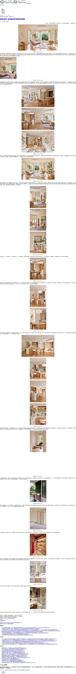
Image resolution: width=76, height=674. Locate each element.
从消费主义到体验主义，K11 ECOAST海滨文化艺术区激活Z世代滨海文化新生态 (44, 629)
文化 (63, 53)
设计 (34, 53)
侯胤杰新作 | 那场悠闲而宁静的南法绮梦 (12, 19)
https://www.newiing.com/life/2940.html (9, 618)
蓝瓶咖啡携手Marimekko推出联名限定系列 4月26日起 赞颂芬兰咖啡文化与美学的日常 (47, 630)
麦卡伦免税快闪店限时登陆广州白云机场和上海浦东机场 (34, 631)
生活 (12, 156)
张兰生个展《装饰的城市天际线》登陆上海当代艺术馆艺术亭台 (10, 622)
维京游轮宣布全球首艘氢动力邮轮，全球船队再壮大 (32, 628)
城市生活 (10, 16)
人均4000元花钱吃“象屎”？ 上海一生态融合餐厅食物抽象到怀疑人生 (39, 627)
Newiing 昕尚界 (28, 3)
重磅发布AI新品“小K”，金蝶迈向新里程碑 (6, 623)
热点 (5, 620)
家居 (2, 620)
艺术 (71, 23)
